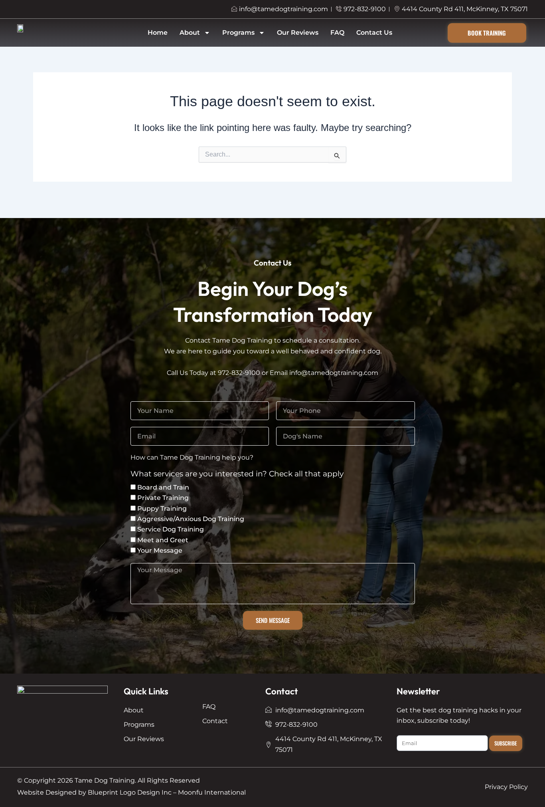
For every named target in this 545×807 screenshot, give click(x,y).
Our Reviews (297, 32)
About (190, 32)
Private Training (163, 498)
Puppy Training (162, 508)
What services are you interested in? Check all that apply (237, 474)
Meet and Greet (162, 540)
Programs (238, 32)
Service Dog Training (170, 529)
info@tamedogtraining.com (333, 373)
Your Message (159, 550)
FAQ (337, 32)
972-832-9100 (239, 373)
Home (158, 32)
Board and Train (163, 487)
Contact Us (374, 32)
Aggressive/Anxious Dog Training (190, 519)
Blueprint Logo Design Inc (130, 792)
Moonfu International (212, 792)
